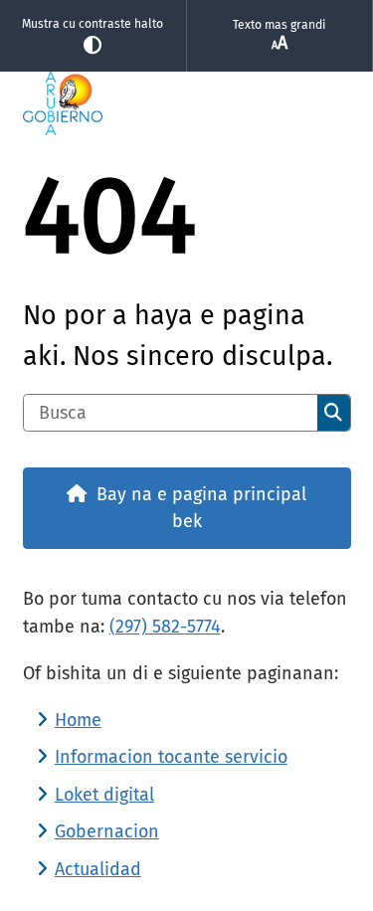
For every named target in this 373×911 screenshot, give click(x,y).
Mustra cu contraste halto (92, 24)
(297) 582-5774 (165, 627)
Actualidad (98, 869)
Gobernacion (107, 831)
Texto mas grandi (279, 25)
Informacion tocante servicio (171, 757)
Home (78, 720)
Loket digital (104, 795)
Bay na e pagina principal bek (201, 507)
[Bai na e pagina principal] (187, 103)
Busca (333, 413)
